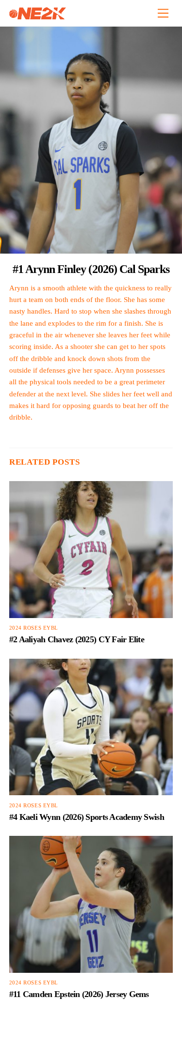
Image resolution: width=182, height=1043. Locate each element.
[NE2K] (37, 15)
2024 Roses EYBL (33, 628)
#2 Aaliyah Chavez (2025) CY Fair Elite (76, 639)
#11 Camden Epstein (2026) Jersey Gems (79, 994)
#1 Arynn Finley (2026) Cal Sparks (91, 268)
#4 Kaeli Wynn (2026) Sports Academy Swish (86, 817)
